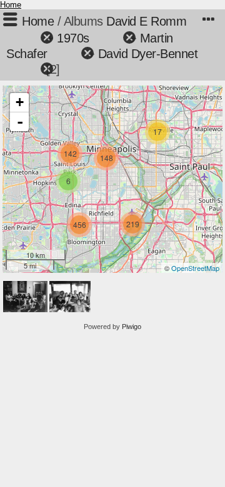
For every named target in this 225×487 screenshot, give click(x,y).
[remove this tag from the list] (24, 38)
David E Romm (146, 21)
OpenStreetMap (195, 268)
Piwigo (131, 326)
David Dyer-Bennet (148, 54)
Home (10, 4)
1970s (73, 38)
